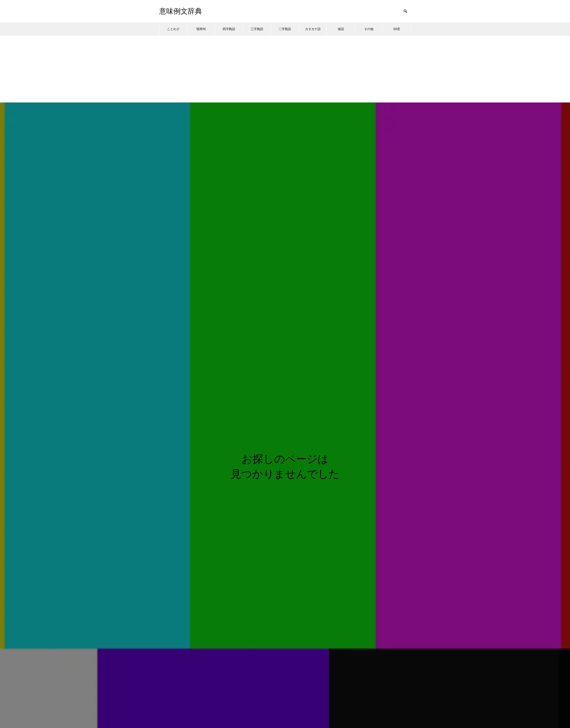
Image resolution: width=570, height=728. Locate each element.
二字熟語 (285, 29)
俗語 (341, 29)
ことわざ (173, 29)
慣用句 (201, 29)
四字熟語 (229, 29)
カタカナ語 (313, 29)
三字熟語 (257, 29)
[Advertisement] (285, 69)
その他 (368, 29)
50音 (396, 29)
